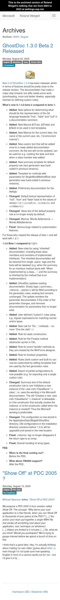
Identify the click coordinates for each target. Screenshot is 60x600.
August (24, 36)
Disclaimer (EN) (40, 591)
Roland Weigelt (30, 15)
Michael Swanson (11, 499)
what (49, 548)
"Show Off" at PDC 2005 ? (29, 475)
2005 (16, 36)
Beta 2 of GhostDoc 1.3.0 (15, 83)
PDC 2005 (16, 489)
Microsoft (8, 15)
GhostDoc (16, 62)
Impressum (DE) (21, 591)
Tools (26, 62)
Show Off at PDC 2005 (42, 499)
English (7, 62)
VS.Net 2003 (36, 62)
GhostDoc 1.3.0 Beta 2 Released (27, 48)
